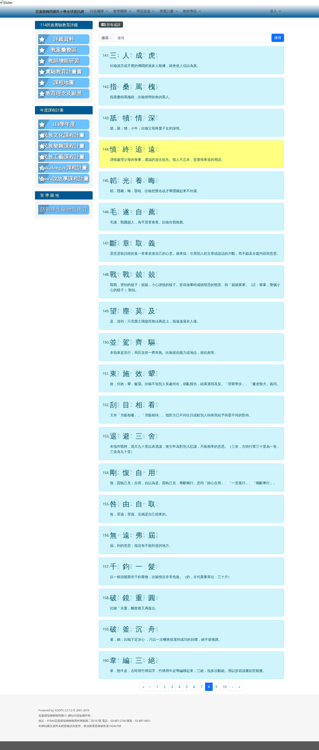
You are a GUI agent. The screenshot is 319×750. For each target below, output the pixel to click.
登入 (273, 11)
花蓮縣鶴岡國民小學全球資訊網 (59, 11)
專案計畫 (167, 11)
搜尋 (277, 38)
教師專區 (190, 11)
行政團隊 (97, 11)
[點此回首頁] (159, 2)
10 (225, 686)
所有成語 (113, 24)
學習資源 (143, 11)
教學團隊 (120, 11)
